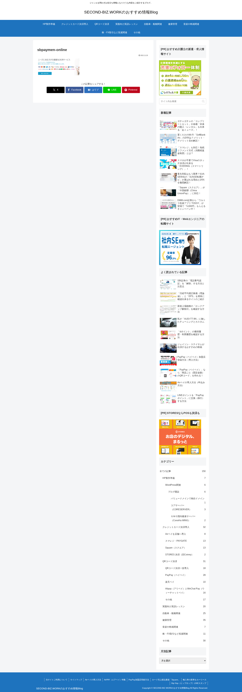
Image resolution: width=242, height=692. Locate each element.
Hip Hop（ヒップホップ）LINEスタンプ (188, 683)
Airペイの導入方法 (93, 680)
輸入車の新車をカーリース (194, 680)
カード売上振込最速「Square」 (166, 680)
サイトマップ (76, 680)
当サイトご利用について (56, 680)
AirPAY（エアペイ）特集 (115, 680)
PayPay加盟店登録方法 (139, 680)
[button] (203, 101)
